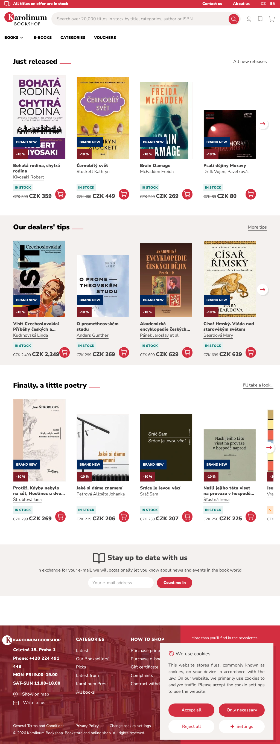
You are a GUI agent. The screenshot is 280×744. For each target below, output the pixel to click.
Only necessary (242, 710)
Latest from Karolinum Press (92, 680)
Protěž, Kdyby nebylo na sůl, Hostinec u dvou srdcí (38, 490)
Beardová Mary (218, 335)
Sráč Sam (149, 494)
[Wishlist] (260, 19)
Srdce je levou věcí (160, 488)
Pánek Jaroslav (154, 335)
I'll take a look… (258, 385)
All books (85, 692)
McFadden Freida (157, 172)
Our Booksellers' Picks (92, 663)
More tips (257, 227)
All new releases (250, 62)
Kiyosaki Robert (28, 177)
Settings (245, 726)
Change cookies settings (130, 725)
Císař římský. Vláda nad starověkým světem (228, 326)
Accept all (192, 710)
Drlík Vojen (214, 172)
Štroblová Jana (27, 500)
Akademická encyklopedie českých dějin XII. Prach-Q (163, 326)
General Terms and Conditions (39, 725)
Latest (82, 651)
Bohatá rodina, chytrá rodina (36, 168)
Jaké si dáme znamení (99, 488)
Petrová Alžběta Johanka (101, 494)
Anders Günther (93, 335)
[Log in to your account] (249, 19)
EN (273, 3)
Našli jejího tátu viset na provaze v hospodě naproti (226, 490)
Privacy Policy (87, 725)
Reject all (191, 726)
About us (241, 3)
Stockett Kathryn (93, 172)
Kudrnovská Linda (30, 335)
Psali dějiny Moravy (224, 165)
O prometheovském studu (97, 326)
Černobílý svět (92, 165)
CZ (263, 3)
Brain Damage (155, 165)
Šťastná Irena (216, 500)
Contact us (212, 3)
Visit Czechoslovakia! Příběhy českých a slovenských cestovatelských (36, 326)
